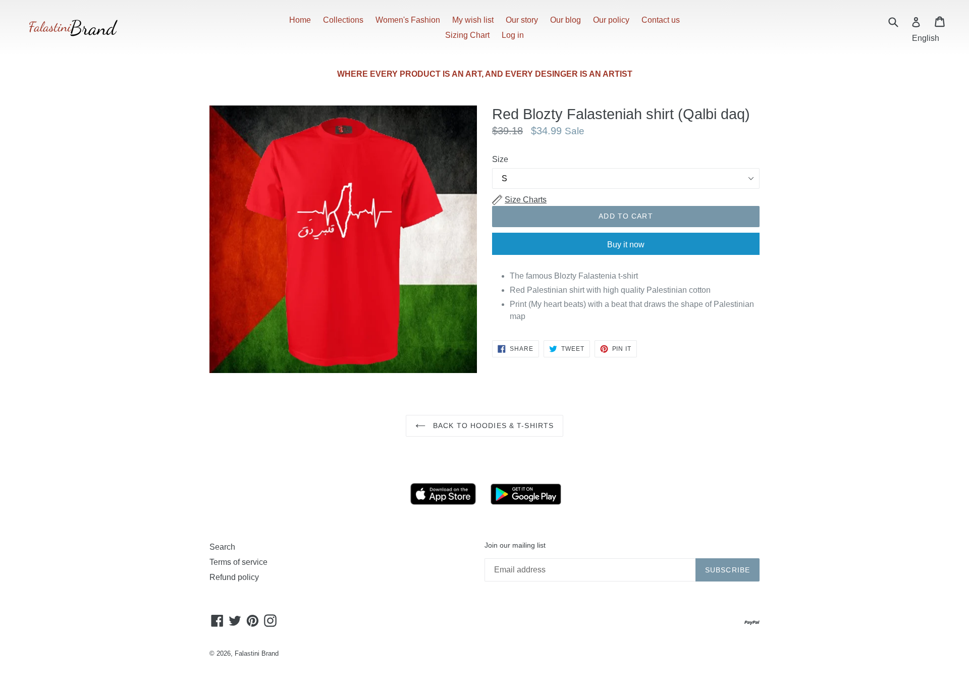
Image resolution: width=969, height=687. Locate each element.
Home (300, 20)
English (925, 38)
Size (500, 159)
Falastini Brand (257, 653)
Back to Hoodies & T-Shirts (492, 425)
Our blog (565, 20)
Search (222, 547)
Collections (343, 20)
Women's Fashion (407, 20)
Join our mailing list (515, 545)
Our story (522, 20)
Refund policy (234, 577)
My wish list (473, 20)
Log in (513, 35)
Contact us (660, 20)
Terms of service (238, 562)
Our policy (611, 20)
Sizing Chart (467, 35)
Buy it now (625, 244)
